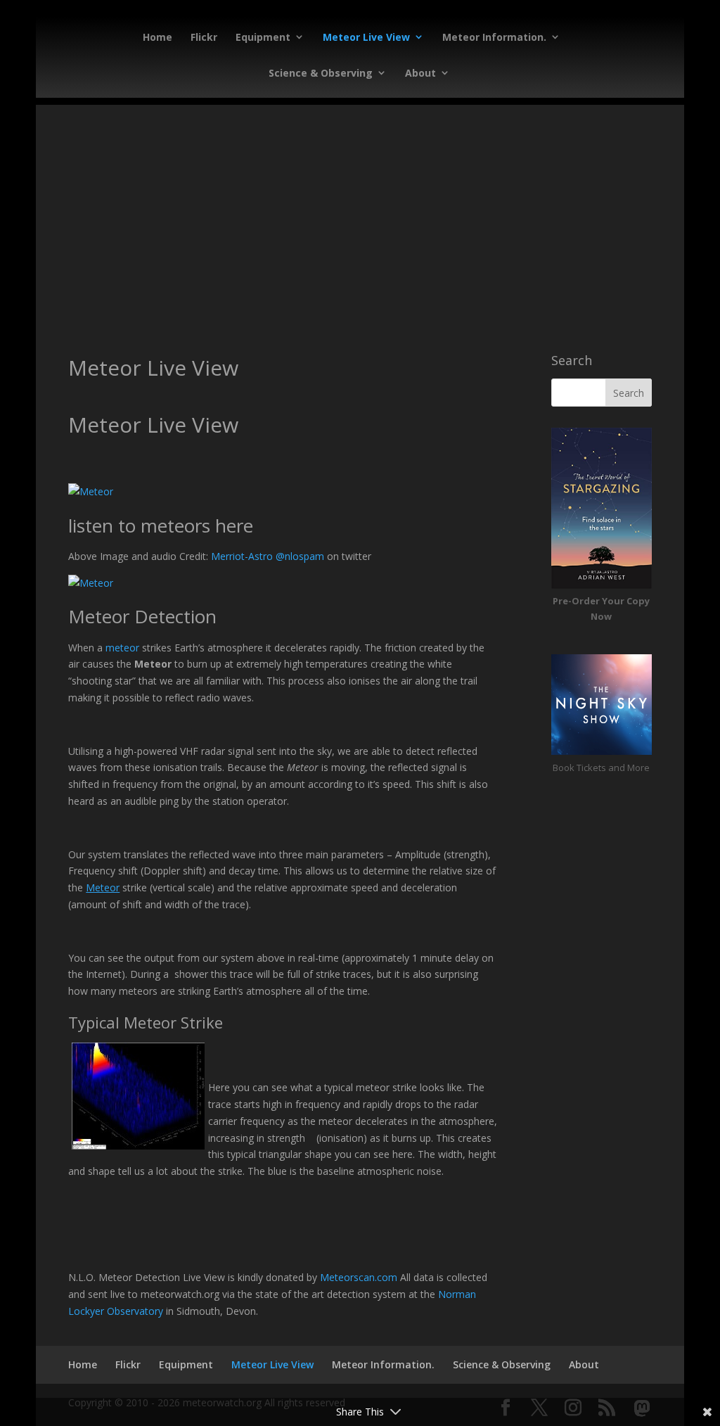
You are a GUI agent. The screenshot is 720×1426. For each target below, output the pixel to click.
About (420, 72)
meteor (122, 647)
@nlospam (300, 556)
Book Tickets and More (601, 767)
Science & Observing (321, 72)
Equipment (263, 37)
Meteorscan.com (358, 1277)
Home (157, 37)
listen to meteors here (160, 525)
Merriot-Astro (242, 556)
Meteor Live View (366, 37)
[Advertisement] (360, 203)
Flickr (204, 37)
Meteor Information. (494, 37)
